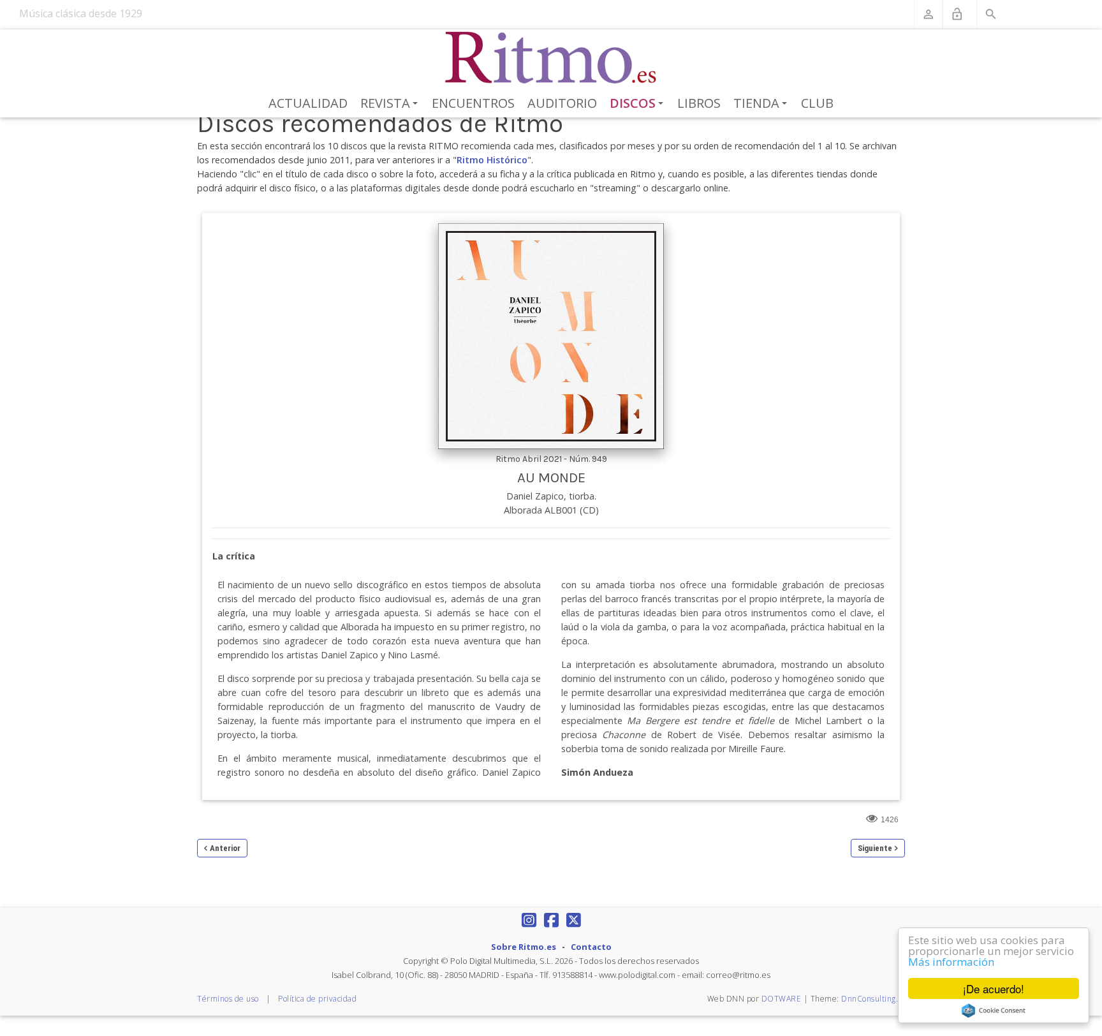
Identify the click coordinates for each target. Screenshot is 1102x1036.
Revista (391, 104)
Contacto (591, 946)
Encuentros (473, 103)
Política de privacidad (317, 998)
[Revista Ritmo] (551, 58)
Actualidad (308, 103)
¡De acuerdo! (993, 988)
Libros (699, 103)
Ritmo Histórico (492, 160)
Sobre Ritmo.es (523, 946)
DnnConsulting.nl (873, 998)
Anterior (225, 848)
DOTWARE (781, 998)
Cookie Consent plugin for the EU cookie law (993, 1010)
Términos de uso (228, 998)
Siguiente (875, 848)
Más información (951, 961)
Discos (639, 104)
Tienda (762, 104)
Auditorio (562, 103)
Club (817, 103)
